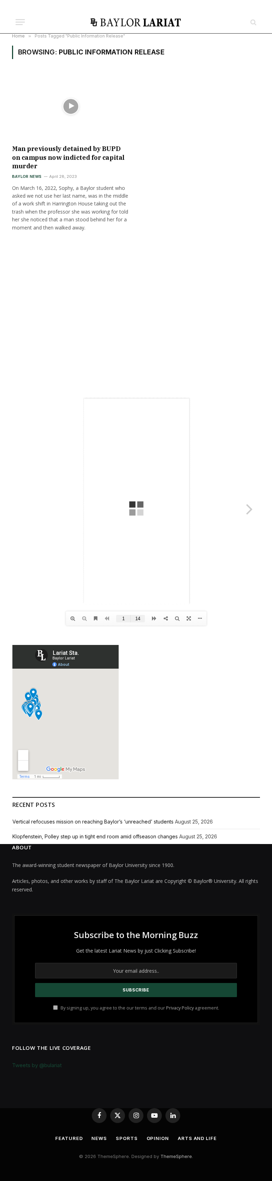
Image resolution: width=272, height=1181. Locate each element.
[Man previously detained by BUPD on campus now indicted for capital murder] (71, 106)
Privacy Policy (180, 1008)
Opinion (158, 1138)
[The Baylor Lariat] (136, 22)
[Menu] (20, 22)
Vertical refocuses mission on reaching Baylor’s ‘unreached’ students (93, 822)
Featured (69, 1138)
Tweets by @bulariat (37, 1065)
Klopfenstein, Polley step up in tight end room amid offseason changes (95, 836)
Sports (126, 1138)
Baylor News (26, 176)
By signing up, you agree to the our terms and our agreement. (139, 1008)
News (99, 1138)
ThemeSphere (176, 1156)
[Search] (252, 22)
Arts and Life (197, 1138)
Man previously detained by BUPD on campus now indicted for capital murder (68, 157)
